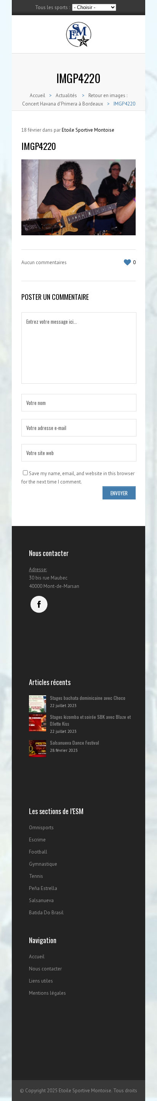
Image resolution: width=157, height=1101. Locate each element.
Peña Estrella (43, 888)
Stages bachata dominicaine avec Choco (87, 698)
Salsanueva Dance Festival (74, 742)
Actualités (66, 95)
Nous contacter (45, 969)
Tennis (36, 876)
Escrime (37, 839)
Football (38, 852)
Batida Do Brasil (46, 912)
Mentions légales (47, 993)
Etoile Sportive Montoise (88, 130)
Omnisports (41, 827)
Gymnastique (43, 864)
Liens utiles (41, 981)
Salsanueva (41, 900)
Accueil (37, 95)
